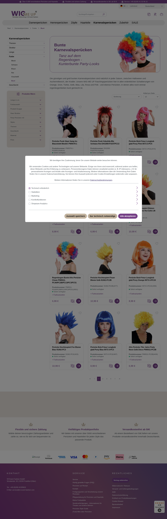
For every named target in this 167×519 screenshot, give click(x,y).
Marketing (35, 196)
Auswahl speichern (75, 216)
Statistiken (35, 192)
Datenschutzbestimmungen (101, 180)
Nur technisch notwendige (102, 216)
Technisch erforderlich (40, 188)
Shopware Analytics (39, 204)
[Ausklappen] (137, 188)
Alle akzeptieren (128, 216)
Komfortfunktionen (38, 200)
